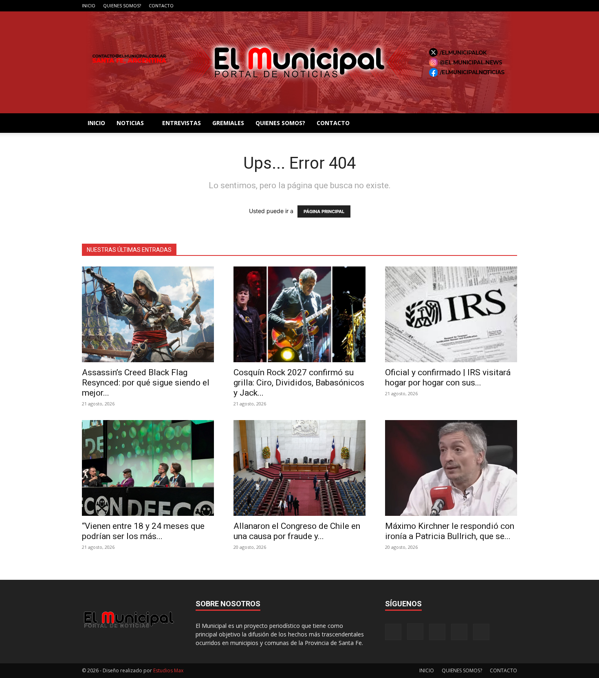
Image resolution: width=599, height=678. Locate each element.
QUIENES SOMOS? (122, 5)
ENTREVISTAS (181, 123)
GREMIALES (228, 123)
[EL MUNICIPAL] (299, 62)
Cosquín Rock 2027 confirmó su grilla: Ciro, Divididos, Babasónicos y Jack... (298, 383)
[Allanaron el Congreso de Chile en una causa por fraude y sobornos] (299, 468)
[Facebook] (457, 5)
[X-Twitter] (497, 5)
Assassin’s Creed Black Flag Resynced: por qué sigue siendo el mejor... (145, 383)
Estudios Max (168, 670)
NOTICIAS (130, 123)
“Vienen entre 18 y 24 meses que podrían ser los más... (143, 531)
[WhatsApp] (511, 5)
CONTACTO (161, 5)
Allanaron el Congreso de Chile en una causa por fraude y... (296, 531)
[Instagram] (471, 5)
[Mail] (484, 5)
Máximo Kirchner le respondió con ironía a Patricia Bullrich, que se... (449, 531)
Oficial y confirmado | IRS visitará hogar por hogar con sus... (448, 377)
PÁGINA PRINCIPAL (324, 211)
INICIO (88, 5)
